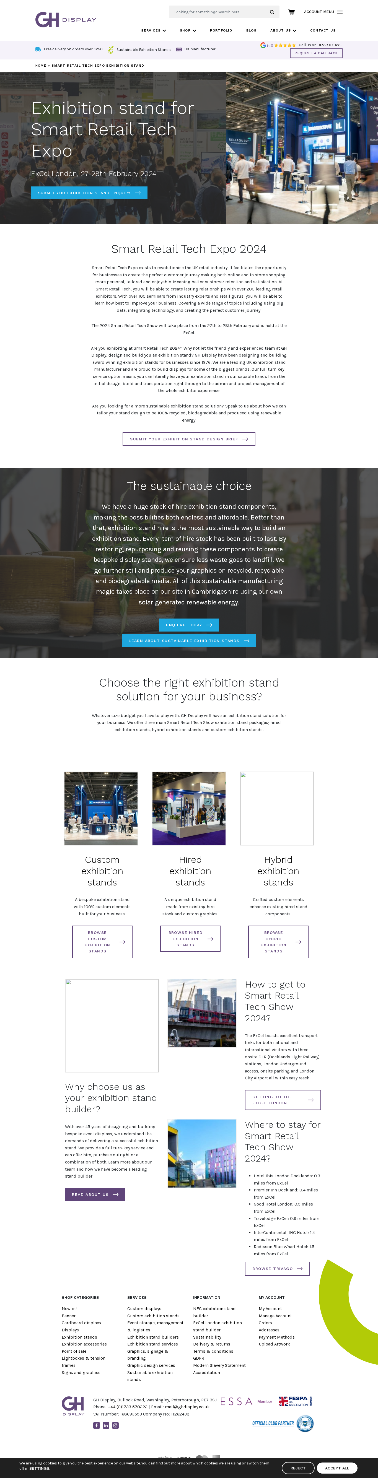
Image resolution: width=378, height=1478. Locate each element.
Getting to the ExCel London (272, 1100)
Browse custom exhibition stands (97, 941)
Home (40, 65)
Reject (298, 1468)
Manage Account (275, 1315)
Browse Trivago (272, 1268)
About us (280, 30)
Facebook (96, 1425)
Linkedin (106, 1425)
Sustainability (207, 1337)
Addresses (269, 1329)
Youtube (124, 1425)
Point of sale (74, 1351)
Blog (251, 30)
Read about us (90, 1194)
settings (39, 1468)
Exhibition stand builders (153, 1337)
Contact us (323, 30)
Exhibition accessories (84, 1344)
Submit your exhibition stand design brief (184, 439)
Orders (265, 1322)
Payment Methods (277, 1337)
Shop (185, 30)
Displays (70, 1329)
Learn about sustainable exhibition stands (184, 640)
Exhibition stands (79, 1337)
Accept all (337, 1468)
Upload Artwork (274, 1344)
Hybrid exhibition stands (278, 871)
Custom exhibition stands (102, 871)
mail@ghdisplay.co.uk (187, 1406)
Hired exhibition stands (190, 871)
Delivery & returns (211, 1344)
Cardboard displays (81, 1322)
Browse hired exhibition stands (186, 938)
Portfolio (221, 30)
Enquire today (184, 625)
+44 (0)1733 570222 (127, 1406)
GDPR (198, 1358)
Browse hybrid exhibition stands (273, 941)
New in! (69, 1308)
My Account (270, 1308)
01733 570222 (330, 45)
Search (274, 12)
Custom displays (144, 1308)
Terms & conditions (213, 1351)
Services (150, 30)
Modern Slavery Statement (219, 1365)
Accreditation (206, 1372)
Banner (69, 1315)
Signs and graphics (81, 1372)
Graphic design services (151, 1365)
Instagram (115, 1425)
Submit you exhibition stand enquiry (84, 193)
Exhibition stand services (152, 1344)
